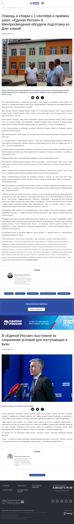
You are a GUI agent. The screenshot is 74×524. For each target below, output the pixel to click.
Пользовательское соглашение (10, 514)
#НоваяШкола (20, 293)
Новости (20, 7)
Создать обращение (36, 309)
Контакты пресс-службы (22, 490)
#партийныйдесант (64, 293)
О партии (6, 485)
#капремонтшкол (32, 293)
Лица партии (21, 485)
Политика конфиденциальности (10, 516)
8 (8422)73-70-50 (62, 487)
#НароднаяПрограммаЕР (48, 293)
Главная (3, 7)
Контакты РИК (7, 490)
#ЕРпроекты (9, 293)
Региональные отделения (37, 486)
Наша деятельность (12, 7)
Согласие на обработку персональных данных (14, 518)
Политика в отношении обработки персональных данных (17, 517)
